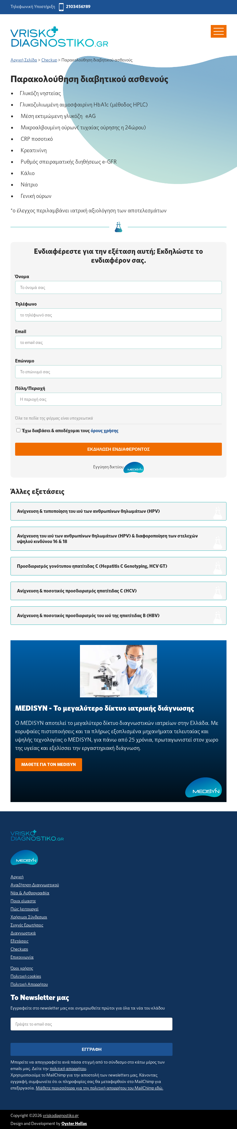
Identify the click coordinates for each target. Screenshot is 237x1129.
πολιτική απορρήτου (68, 1068)
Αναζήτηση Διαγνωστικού (34, 884)
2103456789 (78, 6)
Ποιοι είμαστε (23, 900)
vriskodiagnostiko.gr (61, 1115)
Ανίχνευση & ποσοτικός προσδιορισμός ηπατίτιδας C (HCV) (77, 591)
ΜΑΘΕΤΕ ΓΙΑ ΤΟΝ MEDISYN (48, 764)
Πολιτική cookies (25, 976)
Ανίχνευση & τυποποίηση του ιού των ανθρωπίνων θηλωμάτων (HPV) (88, 511)
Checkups (19, 949)
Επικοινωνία (22, 957)
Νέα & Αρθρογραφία (29, 892)
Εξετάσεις (19, 941)
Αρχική (16, 876)
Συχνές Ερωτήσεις (26, 924)
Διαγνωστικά (23, 932)
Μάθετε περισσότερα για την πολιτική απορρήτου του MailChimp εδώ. (99, 1087)
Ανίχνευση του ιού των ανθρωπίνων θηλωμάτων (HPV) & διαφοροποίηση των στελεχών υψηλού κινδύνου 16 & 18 (107, 538)
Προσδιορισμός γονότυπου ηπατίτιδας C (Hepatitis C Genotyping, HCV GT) (92, 566)
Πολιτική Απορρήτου (29, 984)
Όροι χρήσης (21, 968)
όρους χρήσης (104, 430)
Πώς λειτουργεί (24, 908)
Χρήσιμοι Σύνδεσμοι (28, 916)
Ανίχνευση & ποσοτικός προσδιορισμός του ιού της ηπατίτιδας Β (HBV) (88, 615)
